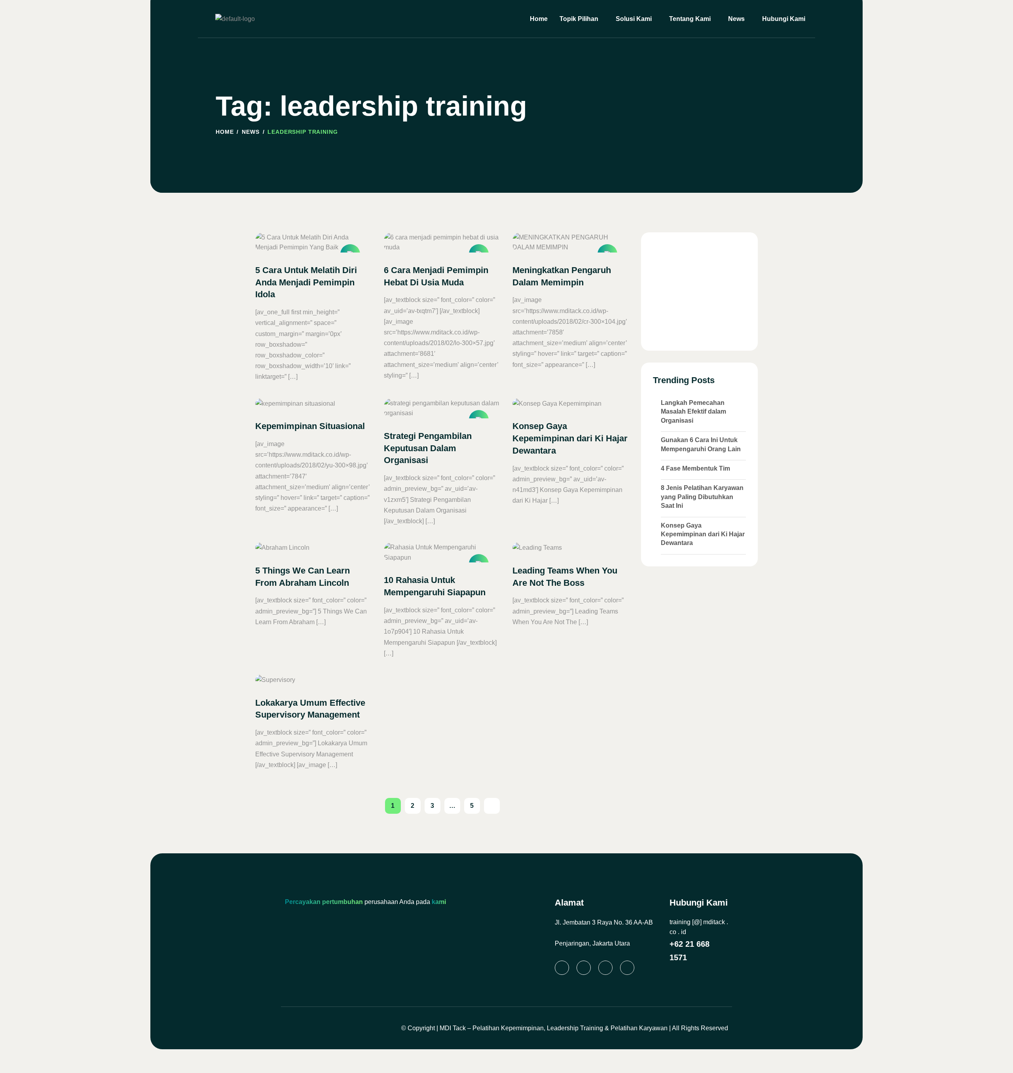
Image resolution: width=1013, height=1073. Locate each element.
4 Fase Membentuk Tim (695, 468)
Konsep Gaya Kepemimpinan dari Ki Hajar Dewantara (570, 438)
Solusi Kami (634, 18)
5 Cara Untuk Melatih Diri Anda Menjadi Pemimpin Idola (306, 282)
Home (539, 18)
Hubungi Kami (783, 18)
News (736, 18)
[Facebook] (605, 968)
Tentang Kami (690, 18)
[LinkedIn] (562, 968)
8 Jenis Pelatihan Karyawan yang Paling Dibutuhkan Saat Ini (702, 496)
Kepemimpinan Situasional (310, 426)
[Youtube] (627, 968)
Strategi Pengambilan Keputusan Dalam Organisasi (428, 448)
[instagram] (584, 968)
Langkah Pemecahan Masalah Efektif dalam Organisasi (693, 411)
